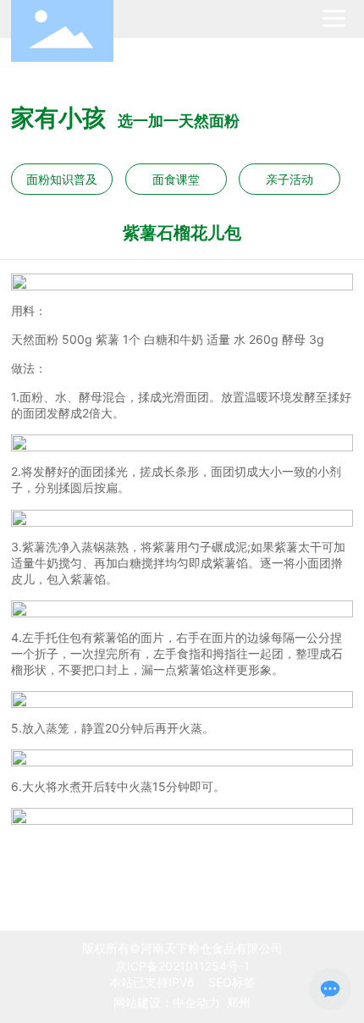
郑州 (239, 1002)
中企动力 (196, 1002)
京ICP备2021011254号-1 (182, 966)
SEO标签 (230, 982)
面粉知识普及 (61, 179)
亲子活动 (289, 179)
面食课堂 (176, 179)
